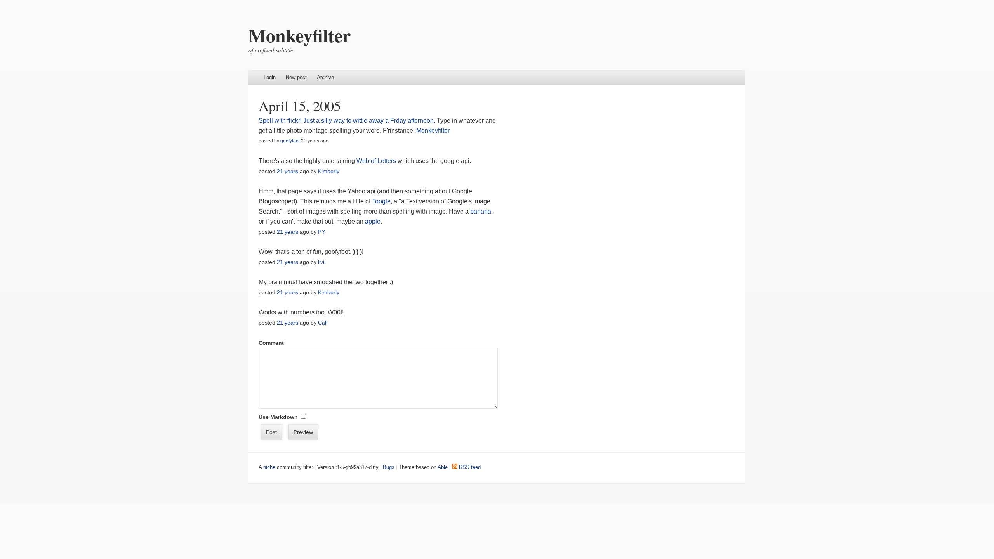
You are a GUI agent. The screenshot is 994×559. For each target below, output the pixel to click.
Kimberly (328, 171)
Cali (322, 322)
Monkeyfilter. (433, 130)
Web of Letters (376, 161)
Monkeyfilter (299, 35)
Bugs (388, 467)
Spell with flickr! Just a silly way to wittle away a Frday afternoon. (347, 120)
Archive (325, 77)
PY (321, 232)
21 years (287, 171)
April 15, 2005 (300, 105)
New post (296, 77)
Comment (271, 343)
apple (373, 221)
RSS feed (469, 467)
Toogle (381, 201)
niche (269, 467)
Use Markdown (278, 417)
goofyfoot (290, 141)
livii (321, 262)
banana (480, 211)
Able (443, 467)
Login (270, 77)
